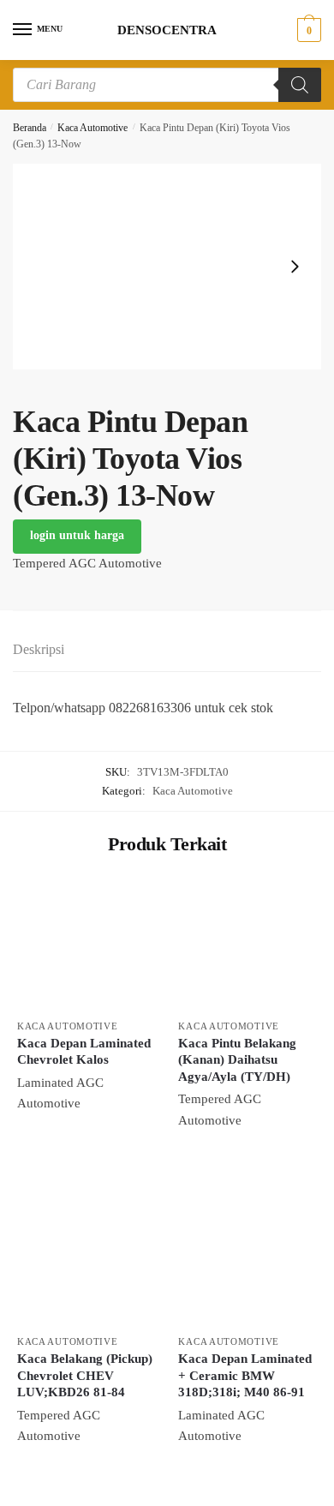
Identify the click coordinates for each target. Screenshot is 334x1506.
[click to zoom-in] (167, 266)
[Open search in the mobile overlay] (167, 85)
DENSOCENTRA (167, 30)
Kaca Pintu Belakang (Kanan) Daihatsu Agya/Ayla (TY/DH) (237, 1059)
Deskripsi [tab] (38, 649)
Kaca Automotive (92, 128)
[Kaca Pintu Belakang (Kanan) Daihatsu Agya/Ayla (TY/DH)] (245, 942)
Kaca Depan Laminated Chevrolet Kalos (84, 1051)
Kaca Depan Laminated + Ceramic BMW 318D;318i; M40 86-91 (245, 1375)
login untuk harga (77, 535)
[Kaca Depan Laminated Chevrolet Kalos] (84, 942)
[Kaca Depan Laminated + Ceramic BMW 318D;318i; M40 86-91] (245, 1258)
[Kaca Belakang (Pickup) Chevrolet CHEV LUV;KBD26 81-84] (84, 1258)
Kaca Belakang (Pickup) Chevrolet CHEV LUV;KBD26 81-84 (84, 1375)
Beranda (29, 128)
